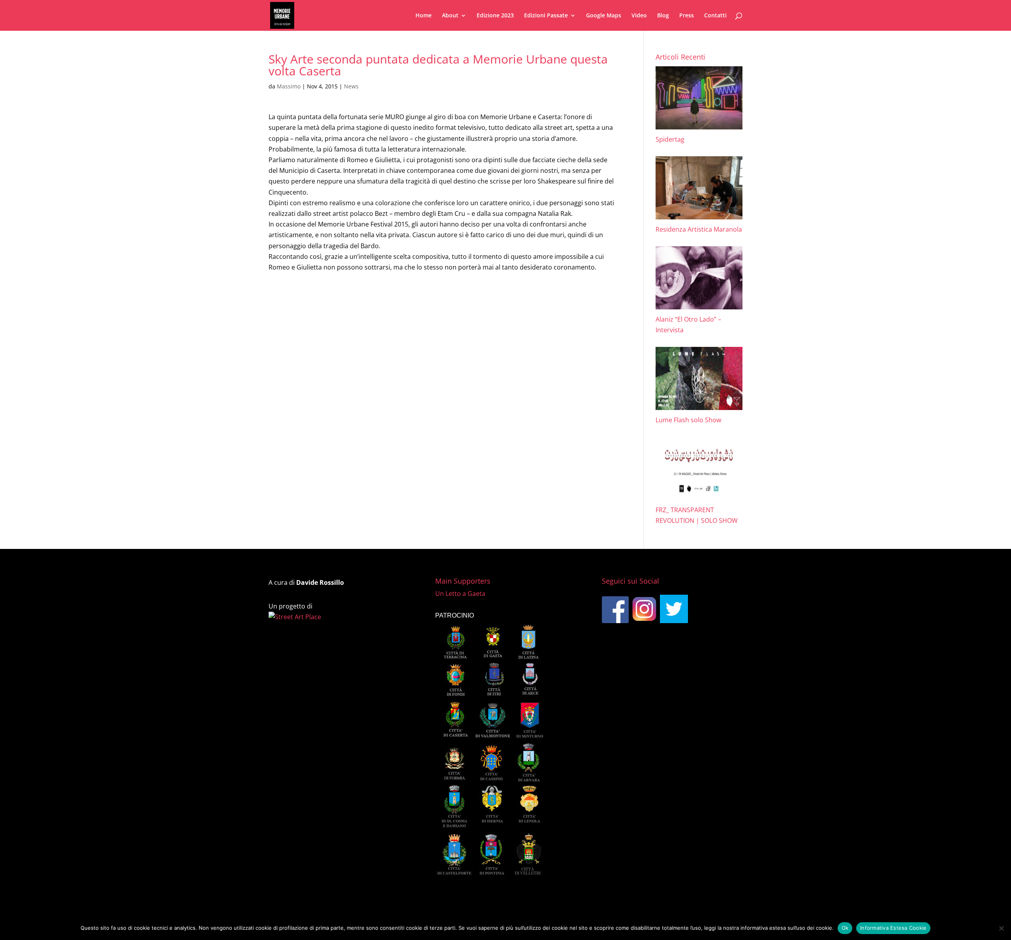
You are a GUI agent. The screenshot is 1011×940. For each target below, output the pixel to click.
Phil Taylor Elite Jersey (307, 319)
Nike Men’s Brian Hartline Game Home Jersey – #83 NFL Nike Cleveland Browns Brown (401, 298)
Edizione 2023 (495, 16)
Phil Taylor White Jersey (309, 308)
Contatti (715, 16)
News (351, 86)
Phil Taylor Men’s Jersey (309, 329)
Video (639, 16)
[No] (1001, 928)
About (450, 16)
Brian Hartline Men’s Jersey (315, 277)
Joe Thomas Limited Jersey (314, 360)
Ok (845, 928)
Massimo (289, 86)
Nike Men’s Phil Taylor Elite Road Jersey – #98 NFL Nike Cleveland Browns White (391, 339)
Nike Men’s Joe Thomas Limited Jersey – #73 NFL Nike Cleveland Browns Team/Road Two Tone (413, 380)
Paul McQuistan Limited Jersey (320, 401)
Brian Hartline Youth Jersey (315, 288)
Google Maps (603, 16)
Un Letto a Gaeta (460, 593)
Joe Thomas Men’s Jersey (311, 370)
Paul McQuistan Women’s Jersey (322, 411)
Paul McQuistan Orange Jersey (320, 390)
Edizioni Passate (546, 16)
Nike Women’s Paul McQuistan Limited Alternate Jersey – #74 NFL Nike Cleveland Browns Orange (417, 421)
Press (686, 16)
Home (423, 16)
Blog (663, 16)
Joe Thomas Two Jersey (309, 349)
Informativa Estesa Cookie (893, 928)
